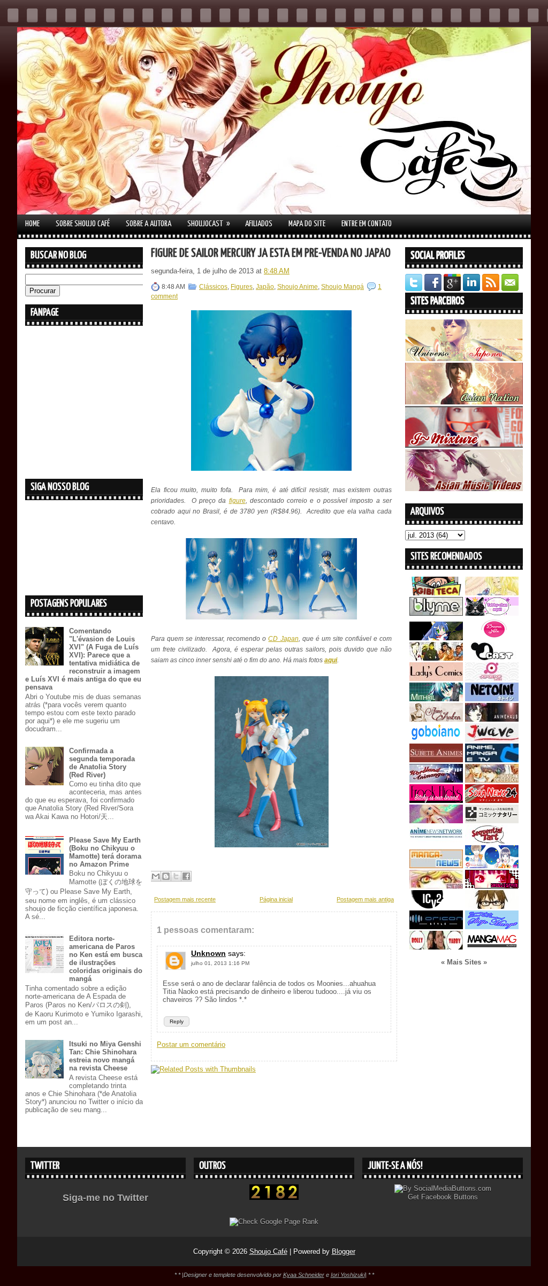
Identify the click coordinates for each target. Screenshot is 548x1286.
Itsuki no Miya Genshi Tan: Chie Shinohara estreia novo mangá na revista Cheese (105, 1056)
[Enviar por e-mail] (155, 876)
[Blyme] (436, 613)
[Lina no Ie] (492, 593)
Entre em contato (366, 224)
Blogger (343, 1251)
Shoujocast (208, 223)
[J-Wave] (492, 740)
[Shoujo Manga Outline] (436, 886)
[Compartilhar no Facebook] (186, 876)
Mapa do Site (306, 224)
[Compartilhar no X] (176, 876)
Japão (265, 286)
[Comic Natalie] (492, 821)
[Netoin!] (492, 699)
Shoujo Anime (297, 286)
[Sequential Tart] (492, 841)
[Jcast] (492, 658)
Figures (242, 286)
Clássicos (213, 286)
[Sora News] (492, 801)
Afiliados (258, 224)
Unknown (208, 953)
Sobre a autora (148, 224)
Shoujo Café (268, 1251)
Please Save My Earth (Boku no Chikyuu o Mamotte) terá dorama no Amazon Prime (105, 852)
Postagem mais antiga (365, 899)
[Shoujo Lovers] (492, 866)
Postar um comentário (191, 1044)
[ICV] (436, 906)
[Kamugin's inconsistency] (436, 821)
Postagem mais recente (185, 899)
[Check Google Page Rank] (274, 1222)
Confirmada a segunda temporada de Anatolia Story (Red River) (102, 763)
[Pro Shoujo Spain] (492, 886)
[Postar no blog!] (166, 876)
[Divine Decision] (492, 780)
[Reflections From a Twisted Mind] (436, 658)
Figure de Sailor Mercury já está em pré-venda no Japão (271, 253)
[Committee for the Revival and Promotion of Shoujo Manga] (492, 927)
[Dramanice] (492, 638)
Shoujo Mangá (342, 286)
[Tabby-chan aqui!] (492, 613)
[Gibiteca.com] (436, 593)
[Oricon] (436, 927)
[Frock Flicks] (436, 801)
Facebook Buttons (449, 1197)
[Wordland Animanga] (436, 780)
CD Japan (283, 638)
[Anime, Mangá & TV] (492, 760)
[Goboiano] (436, 740)
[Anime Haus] (492, 719)
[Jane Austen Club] (436, 719)
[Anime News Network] (436, 841)
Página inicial (276, 899)
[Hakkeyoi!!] (492, 906)
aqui (330, 660)
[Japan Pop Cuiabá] (492, 679)
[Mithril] (436, 699)
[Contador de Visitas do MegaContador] (274, 1197)
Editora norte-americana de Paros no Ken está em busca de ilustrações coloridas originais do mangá (105, 959)
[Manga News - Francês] (436, 866)
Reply (177, 1021)
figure (237, 500)
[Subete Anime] (436, 760)
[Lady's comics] (436, 679)
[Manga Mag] (492, 947)
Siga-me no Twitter (105, 1197)
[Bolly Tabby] (436, 947)
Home (32, 224)
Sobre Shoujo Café (83, 224)
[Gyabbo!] (436, 638)
